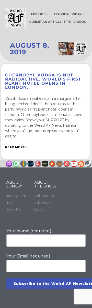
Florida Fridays (69, 14)
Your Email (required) (28, 256)
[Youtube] (74, 164)
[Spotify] (16, 164)
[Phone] (88, 164)
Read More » (16, 147)
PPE (67, 22)
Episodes (39, 14)
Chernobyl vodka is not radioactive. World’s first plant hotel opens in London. (43, 81)
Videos (79, 22)
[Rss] (81, 164)
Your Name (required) (28, 230)
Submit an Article (45, 22)
